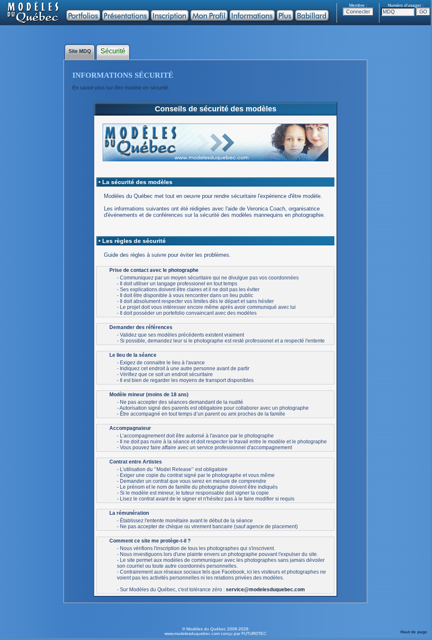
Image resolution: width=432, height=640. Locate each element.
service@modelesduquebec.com (265, 590)
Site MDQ (79, 51)
